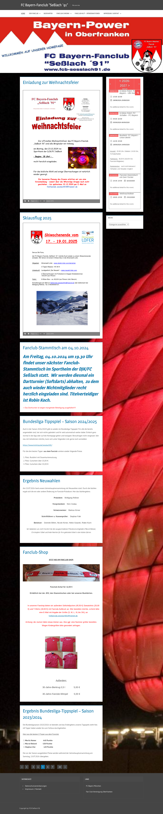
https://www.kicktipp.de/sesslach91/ (37, 445)
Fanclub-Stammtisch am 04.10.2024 (56, 347)
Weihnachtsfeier (127, 194)
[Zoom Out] (40, 201)
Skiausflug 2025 (37, 218)
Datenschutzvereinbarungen (36, 786)
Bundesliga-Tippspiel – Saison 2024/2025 (60, 421)
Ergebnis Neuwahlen (41, 480)
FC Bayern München (93, 786)
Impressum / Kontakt (111, 13)
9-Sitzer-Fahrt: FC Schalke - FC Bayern (129, 114)
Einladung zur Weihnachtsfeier (51, 82)
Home (23, 13)
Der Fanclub (33, 13)
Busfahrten (48, 13)
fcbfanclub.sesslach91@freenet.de (63, 616)
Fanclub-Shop (35, 552)
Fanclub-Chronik (62, 13)
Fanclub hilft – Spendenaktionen (87, 13)
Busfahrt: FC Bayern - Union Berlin (129, 136)
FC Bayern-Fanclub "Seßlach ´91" (44, 5)
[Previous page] (25, 201)
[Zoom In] (44, 201)
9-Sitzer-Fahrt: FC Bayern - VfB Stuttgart (129, 92)
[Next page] (28, 201)
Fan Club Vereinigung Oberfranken (99, 792)
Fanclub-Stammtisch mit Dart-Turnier (129, 176)
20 (60, 767)
